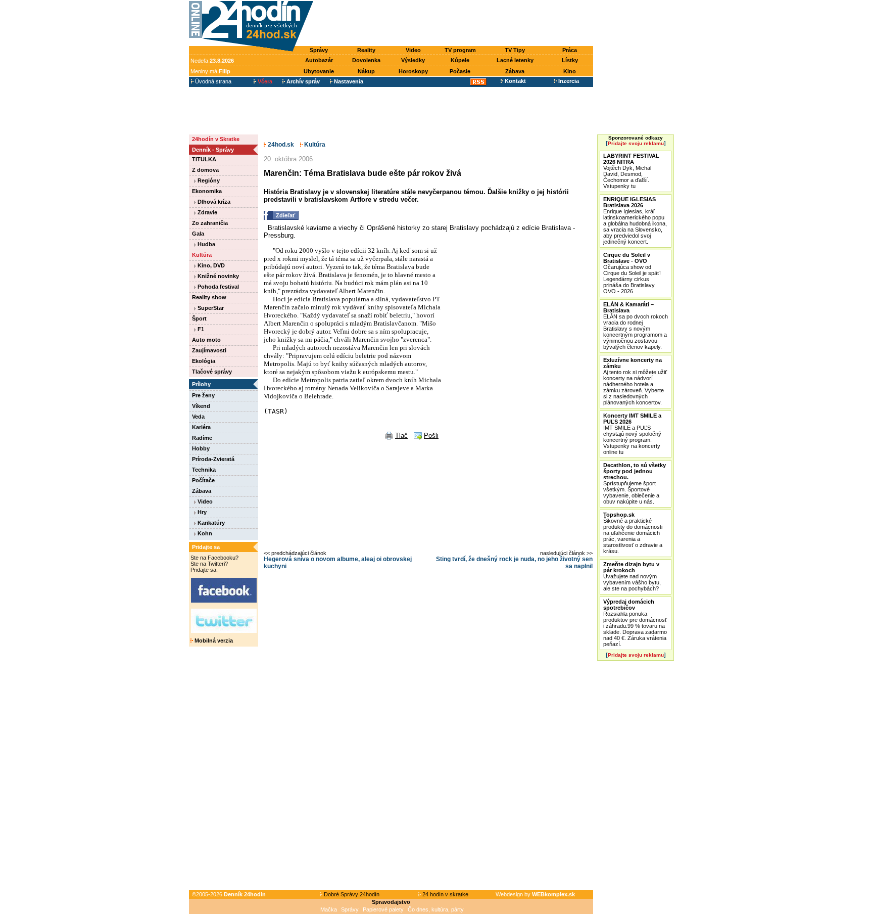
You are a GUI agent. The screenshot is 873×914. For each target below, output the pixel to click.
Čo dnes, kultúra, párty (436, 909)
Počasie (460, 71)
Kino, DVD (210, 265)
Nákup (366, 71)
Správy (319, 50)
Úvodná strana (212, 81)
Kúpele (460, 60)
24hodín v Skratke (215, 139)
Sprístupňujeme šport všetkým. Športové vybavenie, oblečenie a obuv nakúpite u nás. (634, 483)
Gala (198, 234)
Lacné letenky (515, 60)
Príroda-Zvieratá (213, 459)
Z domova (205, 170)
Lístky (570, 60)
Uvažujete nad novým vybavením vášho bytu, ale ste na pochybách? (632, 576)
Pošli (431, 435)
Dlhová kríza (213, 202)
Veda (198, 417)
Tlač (401, 435)
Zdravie (206, 212)
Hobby (201, 448)
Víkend (201, 406)
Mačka (328, 909)
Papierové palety (383, 909)
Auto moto (206, 340)
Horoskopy (413, 71)
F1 (200, 329)
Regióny (208, 180)
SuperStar (210, 308)
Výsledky (413, 60)
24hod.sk (280, 144)
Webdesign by (535, 894)
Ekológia (203, 361)
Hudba (205, 244)
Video (413, 50)
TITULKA (204, 159)
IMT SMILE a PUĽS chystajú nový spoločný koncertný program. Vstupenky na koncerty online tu (632, 434)
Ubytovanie (319, 71)
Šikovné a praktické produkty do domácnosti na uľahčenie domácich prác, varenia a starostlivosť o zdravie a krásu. (632, 533)
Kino (569, 71)
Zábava (514, 71)
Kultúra (202, 255)
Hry (201, 512)
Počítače (203, 480)
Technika (204, 470)
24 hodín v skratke (444, 894)
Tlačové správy (212, 372)
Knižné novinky (217, 276)
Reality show (209, 297)
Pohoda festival (217, 287)
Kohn (204, 533)
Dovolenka (366, 60)
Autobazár (319, 60)
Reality (366, 50)
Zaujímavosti (209, 350)
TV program (460, 50)
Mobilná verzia (213, 640)
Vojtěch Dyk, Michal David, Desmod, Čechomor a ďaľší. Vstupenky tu (631, 171)
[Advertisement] (455, 24)
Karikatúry (210, 523)
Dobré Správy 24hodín (350, 894)
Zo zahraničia (210, 223)
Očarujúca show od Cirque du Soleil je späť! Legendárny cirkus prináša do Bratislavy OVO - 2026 (632, 273)
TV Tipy (515, 50)
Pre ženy (203, 395)
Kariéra (201, 427)
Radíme (202, 438)
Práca (569, 50)
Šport (199, 318)
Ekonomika (207, 191)
